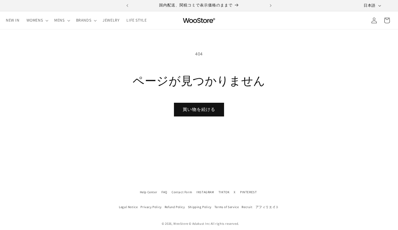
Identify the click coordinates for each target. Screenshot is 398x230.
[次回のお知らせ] (270, 5)
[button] (37, 20)
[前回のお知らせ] (127, 5)
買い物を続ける (199, 109)
